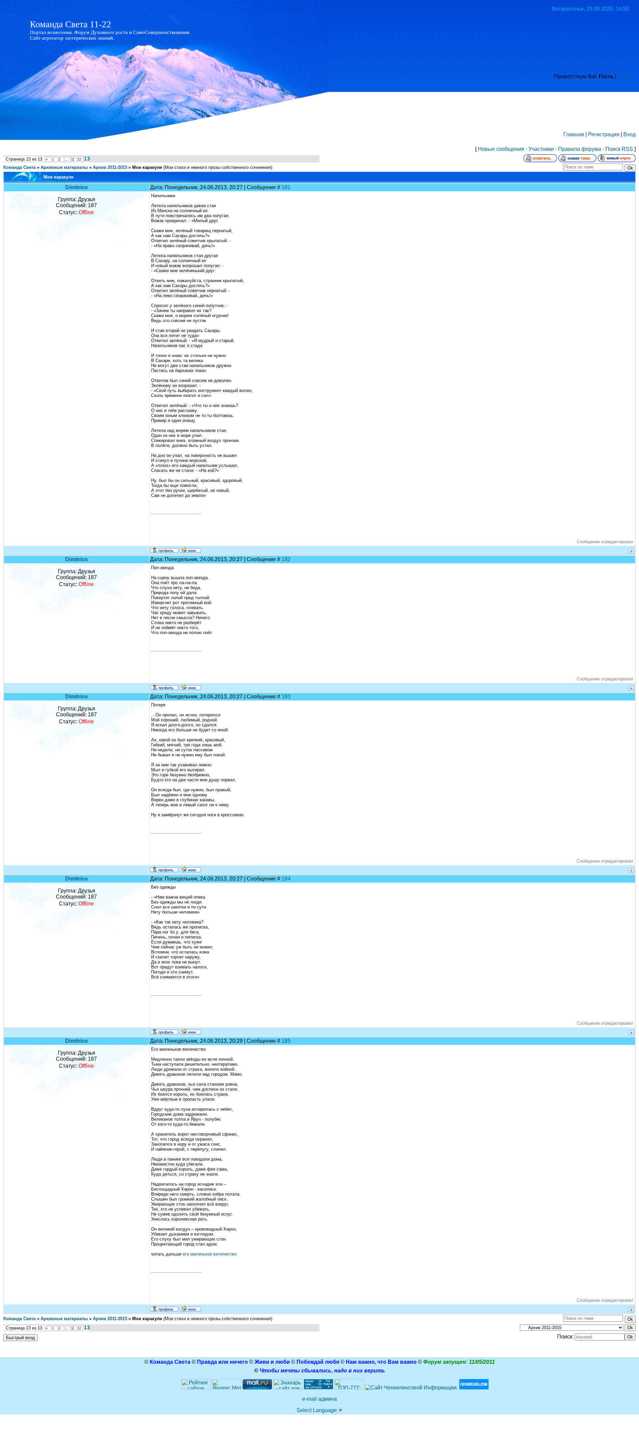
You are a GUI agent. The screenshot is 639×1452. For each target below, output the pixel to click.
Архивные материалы (64, 167)
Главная (573, 134)
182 (286, 559)
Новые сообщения (501, 149)
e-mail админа (319, 1399)
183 (286, 696)
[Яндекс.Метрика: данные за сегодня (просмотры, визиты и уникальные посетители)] (226, 1384)
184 (286, 879)
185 (286, 1041)
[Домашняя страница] (190, 550)
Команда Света (19, 167)
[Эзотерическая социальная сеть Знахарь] (288, 1387)
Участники (541, 149)
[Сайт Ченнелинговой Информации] (411, 1387)
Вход (629, 134)
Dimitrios (76, 187)
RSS (623, 76)
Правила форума (579, 149)
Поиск (612, 149)
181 (286, 187)
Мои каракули (147, 167)
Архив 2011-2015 (110, 167)
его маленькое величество (210, 1254)
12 (79, 159)
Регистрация (603, 134)
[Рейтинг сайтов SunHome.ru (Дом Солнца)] (196, 1387)
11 (72, 159)
